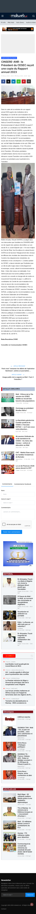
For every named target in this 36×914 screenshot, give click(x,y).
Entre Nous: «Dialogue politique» (22, 745)
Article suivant (17, 374)
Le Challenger (21, 749)
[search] (33, 16)
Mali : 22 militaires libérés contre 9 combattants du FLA (24, 824)
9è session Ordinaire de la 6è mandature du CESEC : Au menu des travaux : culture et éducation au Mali (25, 440)
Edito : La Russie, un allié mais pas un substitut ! (25, 624)
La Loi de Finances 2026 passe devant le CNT (25, 467)
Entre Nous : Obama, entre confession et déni (25, 773)
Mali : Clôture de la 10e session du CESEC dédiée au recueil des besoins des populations (25, 397)
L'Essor (19, 591)
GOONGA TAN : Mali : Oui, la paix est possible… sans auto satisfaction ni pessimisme (25, 732)
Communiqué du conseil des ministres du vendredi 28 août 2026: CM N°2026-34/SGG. (25, 849)
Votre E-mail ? (6, 499)
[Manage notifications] (31, 904)
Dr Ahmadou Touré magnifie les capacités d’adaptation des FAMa (25, 637)
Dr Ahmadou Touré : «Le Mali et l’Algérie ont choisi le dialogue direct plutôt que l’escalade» (25, 584)
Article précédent (19, 366)
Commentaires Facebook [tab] (22, 484)
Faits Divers (20, 22)
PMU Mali (11, 22)
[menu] (2, 16)
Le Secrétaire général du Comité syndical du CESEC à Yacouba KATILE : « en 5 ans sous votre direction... (25, 424)
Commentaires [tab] (7, 484)
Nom (2, 490)
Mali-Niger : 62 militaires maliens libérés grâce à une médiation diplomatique (25, 798)
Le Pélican (20, 628)
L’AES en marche (24, 717)
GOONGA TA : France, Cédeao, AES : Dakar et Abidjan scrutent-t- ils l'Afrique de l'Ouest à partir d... (25, 759)
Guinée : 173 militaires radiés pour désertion (24, 835)
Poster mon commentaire (11, 532)
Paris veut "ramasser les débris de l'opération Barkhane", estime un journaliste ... (18, 370)
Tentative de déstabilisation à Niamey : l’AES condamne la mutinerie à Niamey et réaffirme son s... (18, 704)
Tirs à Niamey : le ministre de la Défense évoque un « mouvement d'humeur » (25, 812)
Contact (3, 909)
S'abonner (30, 895)
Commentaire (5, 507)
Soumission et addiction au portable (23, 614)
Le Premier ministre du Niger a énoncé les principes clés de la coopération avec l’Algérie (17, 682)
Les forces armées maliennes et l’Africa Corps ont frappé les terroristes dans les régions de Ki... (18, 693)
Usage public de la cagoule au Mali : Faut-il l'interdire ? (18, 378)
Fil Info (3, 22)
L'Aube (17, 412)
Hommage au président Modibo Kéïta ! (25, 409)
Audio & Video (31, 22)
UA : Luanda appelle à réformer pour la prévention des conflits (17, 673)
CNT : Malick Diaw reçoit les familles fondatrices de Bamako (25, 454)
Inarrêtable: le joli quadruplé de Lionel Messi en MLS (17, 665)
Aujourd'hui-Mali (20, 459)
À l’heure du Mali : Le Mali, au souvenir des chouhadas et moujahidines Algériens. (25, 600)
